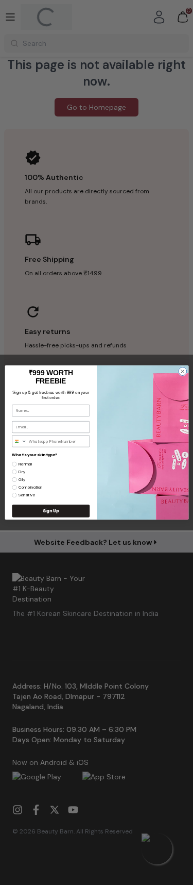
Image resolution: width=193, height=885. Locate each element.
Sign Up (50, 510)
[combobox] (19, 441)
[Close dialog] (182, 371)
